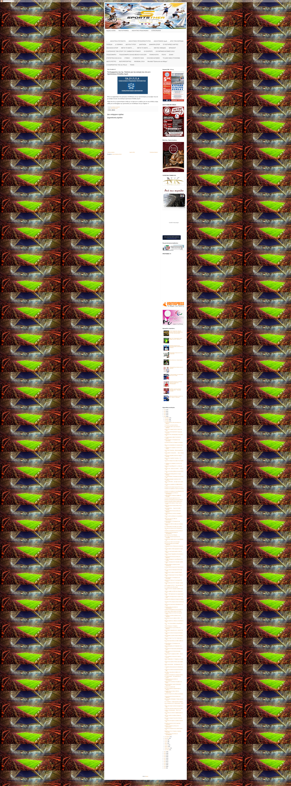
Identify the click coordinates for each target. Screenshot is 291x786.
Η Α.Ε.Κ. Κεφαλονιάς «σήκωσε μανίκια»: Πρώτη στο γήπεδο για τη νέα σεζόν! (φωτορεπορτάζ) (176, 332)
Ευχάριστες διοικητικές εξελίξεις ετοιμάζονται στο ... (174, 501)
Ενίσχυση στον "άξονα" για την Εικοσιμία (172, 541)
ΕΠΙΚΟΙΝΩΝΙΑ (156, 30)
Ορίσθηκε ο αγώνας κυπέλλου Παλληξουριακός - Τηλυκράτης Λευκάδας (175, 389)
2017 (165, 758)
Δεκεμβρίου (167, 417)
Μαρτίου (166, 746)
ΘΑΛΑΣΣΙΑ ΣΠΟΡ (112, 48)
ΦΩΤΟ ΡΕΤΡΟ (111, 61)
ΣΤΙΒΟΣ (127, 58)
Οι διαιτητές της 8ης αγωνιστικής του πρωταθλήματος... (171, 607)
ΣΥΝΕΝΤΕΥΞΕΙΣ (138, 58)
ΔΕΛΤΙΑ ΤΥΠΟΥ (131, 44)
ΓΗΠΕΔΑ (109, 44)
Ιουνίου (166, 741)
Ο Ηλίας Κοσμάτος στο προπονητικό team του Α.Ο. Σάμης (176, 375)
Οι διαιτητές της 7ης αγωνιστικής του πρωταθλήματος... (171, 679)
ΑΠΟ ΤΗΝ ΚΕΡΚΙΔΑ (176, 41)
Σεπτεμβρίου (167, 736)
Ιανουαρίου (167, 749)
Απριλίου (166, 744)
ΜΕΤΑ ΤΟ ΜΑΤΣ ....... (144, 48)
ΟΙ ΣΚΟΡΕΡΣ (148, 51)
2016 (165, 759)
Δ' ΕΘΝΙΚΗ (119, 44)
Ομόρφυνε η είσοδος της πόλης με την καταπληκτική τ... (172, 726)
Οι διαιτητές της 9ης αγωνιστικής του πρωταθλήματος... (171, 533)
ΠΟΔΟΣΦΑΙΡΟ (111, 54)
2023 (165, 414)
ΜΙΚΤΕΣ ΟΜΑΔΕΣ (160, 48)
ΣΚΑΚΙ (171, 54)
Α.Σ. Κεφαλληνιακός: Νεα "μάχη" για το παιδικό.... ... (174, 526)
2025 (165, 411)
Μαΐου (166, 743)
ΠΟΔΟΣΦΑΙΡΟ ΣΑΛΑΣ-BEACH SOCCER (132, 54)
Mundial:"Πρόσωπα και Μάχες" (157, 61)
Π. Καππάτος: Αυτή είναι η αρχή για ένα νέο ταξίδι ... (174, 708)
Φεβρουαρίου (167, 748)
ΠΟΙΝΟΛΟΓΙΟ (154, 54)
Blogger (146, 776)
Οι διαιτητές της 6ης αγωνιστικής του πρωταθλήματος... (171, 734)
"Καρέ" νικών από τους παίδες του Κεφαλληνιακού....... (171, 519)
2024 (165, 413)
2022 (165, 416)
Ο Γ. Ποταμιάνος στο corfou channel (171, 587)
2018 (165, 756)
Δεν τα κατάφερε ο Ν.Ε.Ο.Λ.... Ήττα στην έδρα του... (174, 585)
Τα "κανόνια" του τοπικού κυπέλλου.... (172, 425)
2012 (165, 766)
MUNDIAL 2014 (139, 61)
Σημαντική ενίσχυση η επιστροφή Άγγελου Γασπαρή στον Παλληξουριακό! (176, 382)
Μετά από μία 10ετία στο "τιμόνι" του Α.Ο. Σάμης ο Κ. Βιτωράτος (176, 397)
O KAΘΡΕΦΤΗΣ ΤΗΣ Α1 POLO (116, 65)
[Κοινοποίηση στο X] (111, 110)
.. (106, 41)
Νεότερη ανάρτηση (111, 152)
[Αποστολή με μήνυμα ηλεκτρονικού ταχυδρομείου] (108, 110)
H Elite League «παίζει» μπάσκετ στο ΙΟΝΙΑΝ (173, 611)
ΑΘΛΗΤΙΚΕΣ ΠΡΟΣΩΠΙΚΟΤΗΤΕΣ (140, 41)
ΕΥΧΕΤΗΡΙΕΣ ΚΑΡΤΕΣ (170, 44)
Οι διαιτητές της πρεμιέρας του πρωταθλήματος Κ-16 (174, 491)
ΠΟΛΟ (164, 54)
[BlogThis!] (110, 110)
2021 (165, 751)
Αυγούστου (167, 738)
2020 (165, 753)
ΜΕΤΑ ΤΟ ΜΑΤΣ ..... (127, 48)
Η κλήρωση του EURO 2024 (170, 686)
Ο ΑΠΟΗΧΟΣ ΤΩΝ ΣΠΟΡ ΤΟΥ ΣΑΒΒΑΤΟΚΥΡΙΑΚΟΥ (123, 51)
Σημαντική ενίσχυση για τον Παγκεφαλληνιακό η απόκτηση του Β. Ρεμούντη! (176, 346)
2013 (165, 764)
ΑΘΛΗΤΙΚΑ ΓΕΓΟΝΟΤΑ (118, 41)
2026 (165, 409)
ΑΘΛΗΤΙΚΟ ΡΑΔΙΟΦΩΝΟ (140, 30)
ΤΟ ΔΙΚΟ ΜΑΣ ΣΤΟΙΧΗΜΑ (171, 58)
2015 (165, 761)
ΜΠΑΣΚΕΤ (172, 48)
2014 (165, 763)
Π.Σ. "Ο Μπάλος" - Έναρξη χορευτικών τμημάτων (174, 701)
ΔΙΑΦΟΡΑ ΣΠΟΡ (154, 44)
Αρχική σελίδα (110, 30)
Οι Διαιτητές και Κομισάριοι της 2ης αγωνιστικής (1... (174, 609)
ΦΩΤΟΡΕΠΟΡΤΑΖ (125, 61)
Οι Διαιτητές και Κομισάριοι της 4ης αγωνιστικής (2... (174, 499)
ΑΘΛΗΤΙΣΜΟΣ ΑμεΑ (160, 41)
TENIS (132, 65)
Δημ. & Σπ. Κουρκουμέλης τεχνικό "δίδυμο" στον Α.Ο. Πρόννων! (176, 339)
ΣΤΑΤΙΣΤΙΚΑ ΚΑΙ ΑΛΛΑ (113, 58)
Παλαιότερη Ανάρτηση (154, 152)
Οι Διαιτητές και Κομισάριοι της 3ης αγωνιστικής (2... (174, 530)
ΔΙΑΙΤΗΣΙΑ (142, 44)
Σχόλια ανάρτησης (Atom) (117, 154)
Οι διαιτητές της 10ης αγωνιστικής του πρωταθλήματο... (171, 493)
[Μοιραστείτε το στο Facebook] (113, 110)
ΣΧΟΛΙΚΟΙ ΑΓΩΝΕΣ (153, 58)
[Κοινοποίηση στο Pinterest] (114, 110)
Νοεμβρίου (167, 419)
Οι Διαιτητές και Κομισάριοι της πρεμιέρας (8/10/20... (174, 674)
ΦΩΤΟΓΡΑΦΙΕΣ (124, 30)
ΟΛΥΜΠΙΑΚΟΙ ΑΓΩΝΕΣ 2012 (165, 51)
